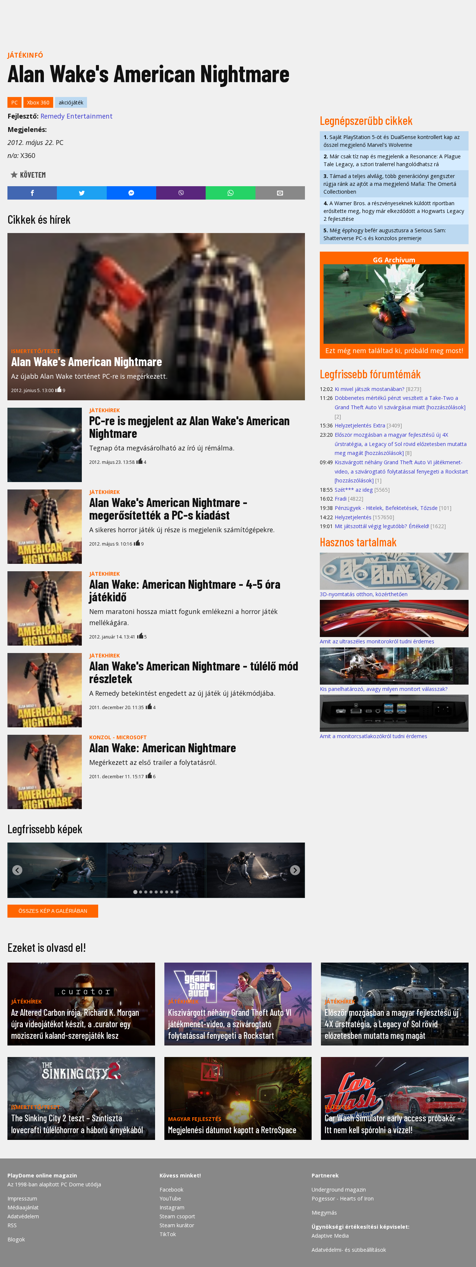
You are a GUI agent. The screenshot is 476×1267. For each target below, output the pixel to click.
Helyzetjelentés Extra (360, 425)
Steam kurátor (177, 1225)
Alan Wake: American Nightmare (162, 747)
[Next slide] (295, 870)
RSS (12, 1225)
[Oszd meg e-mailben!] (280, 193)
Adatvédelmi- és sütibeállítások (349, 1249)
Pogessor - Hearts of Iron (343, 1198)
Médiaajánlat (23, 1207)
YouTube (170, 1198)
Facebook (171, 1189)
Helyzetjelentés (353, 517)
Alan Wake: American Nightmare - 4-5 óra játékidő (184, 590)
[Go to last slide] (17, 870)
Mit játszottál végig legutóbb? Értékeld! (382, 526)
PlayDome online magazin (42, 1175)
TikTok (168, 1234)
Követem (32, 174)
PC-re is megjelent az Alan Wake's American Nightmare (189, 426)
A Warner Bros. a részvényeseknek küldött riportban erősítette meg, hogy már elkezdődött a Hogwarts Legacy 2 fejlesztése (394, 211)
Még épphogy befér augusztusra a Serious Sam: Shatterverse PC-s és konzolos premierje (385, 234)
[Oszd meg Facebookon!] (32, 193)
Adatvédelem (23, 1216)
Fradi (341, 498)
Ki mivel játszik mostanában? (370, 388)
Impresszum (22, 1198)
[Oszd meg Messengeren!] (131, 193)
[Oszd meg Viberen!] (181, 193)
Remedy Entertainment (77, 115)
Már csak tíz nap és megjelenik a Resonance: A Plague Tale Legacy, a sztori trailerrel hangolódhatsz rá (392, 160)
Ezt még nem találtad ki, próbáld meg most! (394, 350)
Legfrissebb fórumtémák (370, 373)
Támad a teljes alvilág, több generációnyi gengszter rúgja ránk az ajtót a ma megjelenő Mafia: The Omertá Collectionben (390, 183)
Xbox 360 (38, 102)
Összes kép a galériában (53, 911)
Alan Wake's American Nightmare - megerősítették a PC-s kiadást (168, 508)
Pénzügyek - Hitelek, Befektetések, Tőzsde (386, 507)
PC (14, 102)
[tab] (135, 892)
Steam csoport (177, 1216)
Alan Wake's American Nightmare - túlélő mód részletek (193, 672)
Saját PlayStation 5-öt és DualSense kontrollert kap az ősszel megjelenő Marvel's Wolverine (392, 140)
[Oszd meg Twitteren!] (81, 193)
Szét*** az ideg (354, 489)
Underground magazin (339, 1189)
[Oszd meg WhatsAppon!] (230, 193)
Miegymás (324, 1212)
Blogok (16, 1239)
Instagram (172, 1207)
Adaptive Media (330, 1235)
